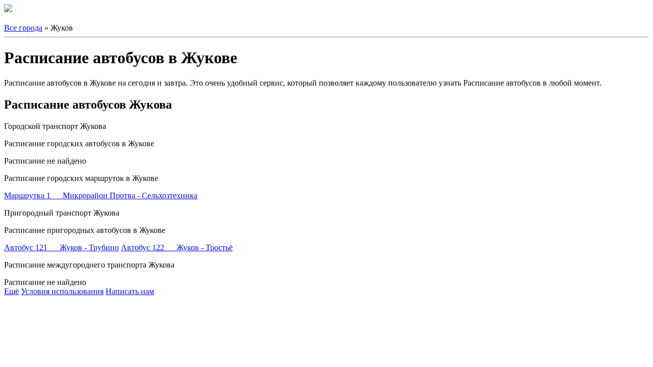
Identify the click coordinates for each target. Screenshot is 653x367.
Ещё (11, 291)
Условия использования (62, 291)
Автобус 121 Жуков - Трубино (61, 247)
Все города (23, 27)
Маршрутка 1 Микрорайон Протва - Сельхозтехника (100, 195)
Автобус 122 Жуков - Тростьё (177, 247)
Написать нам (130, 291)
